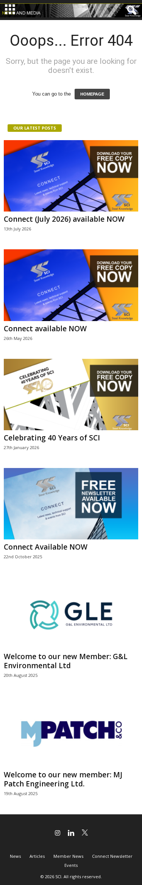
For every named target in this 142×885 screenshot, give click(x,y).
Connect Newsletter (112, 856)
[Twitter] (85, 833)
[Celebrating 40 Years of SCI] (71, 394)
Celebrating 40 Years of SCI (52, 438)
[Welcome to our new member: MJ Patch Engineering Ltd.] (71, 731)
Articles (37, 856)
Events (71, 865)
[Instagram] (57, 833)
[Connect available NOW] (71, 285)
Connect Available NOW (45, 547)
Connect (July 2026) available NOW (64, 219)
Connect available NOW (45, 329)
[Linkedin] (71, 833)
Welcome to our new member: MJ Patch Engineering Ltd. (63, 779)
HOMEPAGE (92, 94)
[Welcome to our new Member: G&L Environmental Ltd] (71, 613)
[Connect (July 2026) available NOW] (71, 176)
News (15, 856)
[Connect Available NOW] (71, 503)
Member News (68, 856)
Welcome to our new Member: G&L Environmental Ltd (66, 661)
